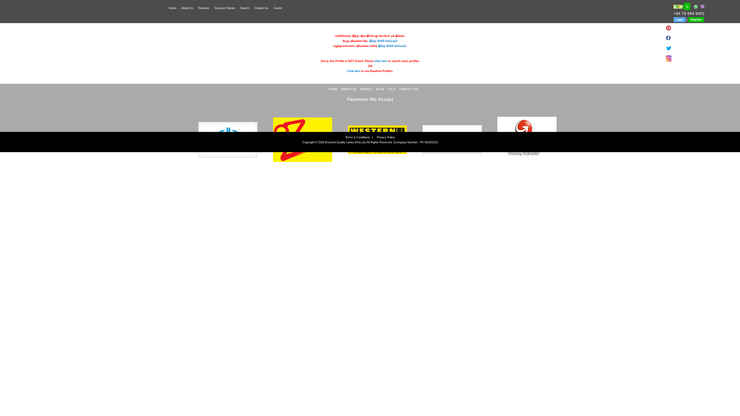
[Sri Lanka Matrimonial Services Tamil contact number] (687, 6)
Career (277, 8)
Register (696, 19)
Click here (353, 71)
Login (680, 19)
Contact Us (261, 8)
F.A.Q (391, 89)
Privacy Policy (384, 137)
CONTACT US (408, 89)
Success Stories (224, 8)
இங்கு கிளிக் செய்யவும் (383, 40)
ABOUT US (348, 89)
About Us (187, 8)
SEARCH (366, 89)
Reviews (203, 8)
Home (172, 8)
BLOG (380, 89)
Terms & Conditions (358, 137)
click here (380, 61)
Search (244, 8)
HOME (333, 89)
